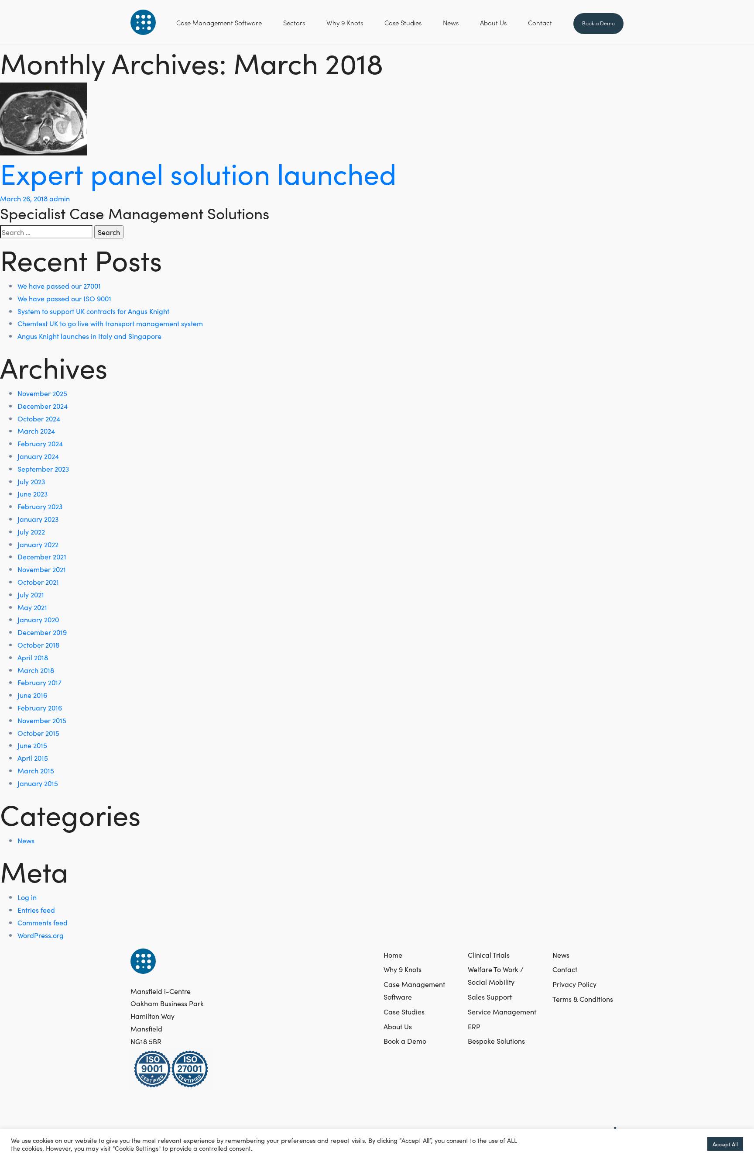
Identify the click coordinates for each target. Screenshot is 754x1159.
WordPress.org (40, 935)
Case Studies (403, 22)
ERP (474, 1026)
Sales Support (490, 996)
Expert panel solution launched (198, 172)
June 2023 (32, 493)
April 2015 (32, 757)
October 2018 (38, 644)
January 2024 (38, 456)
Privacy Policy (574, 984)
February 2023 (39, 506)
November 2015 (41, 720)
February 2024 (40, 443)
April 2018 (32, 657)
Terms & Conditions (582, 999)
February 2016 (39, 707)
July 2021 (30, 594)
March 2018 (35, 670)
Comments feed (42, 922)
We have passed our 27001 (59, 285)
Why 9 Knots (344, 22)
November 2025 (42, 393)
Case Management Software (219, 22)
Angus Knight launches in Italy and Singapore (89, 336)
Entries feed (36, 909)
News (451, 22)
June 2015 (32, 745)
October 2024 (38, 418)
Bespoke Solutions (496, 1040)
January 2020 (38, 619)
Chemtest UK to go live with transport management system (110, 323)
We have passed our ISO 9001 (64, 298)
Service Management (502, 1011)
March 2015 (35, 770)
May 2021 (32, 607)
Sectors (294, 22)
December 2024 (42, 405)
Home (393, 954)
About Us (493, 22)
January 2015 (37, 783)
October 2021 (38, 581)
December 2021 (41, 556)
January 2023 (37, 519)
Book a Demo (598, 23)
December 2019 (42, 632)
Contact (540, 22)
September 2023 (43, 468)
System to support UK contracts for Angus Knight (93, 311)
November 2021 (41, 569)
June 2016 (32, 695)
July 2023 (31, 481)
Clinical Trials (489, 954)
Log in (27, 897)
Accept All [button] (725, 1144)
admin (59, 198)
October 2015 (38, 733)
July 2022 (31, 531)
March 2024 (36, 430)
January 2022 (37, 544)
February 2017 (39, 682)
